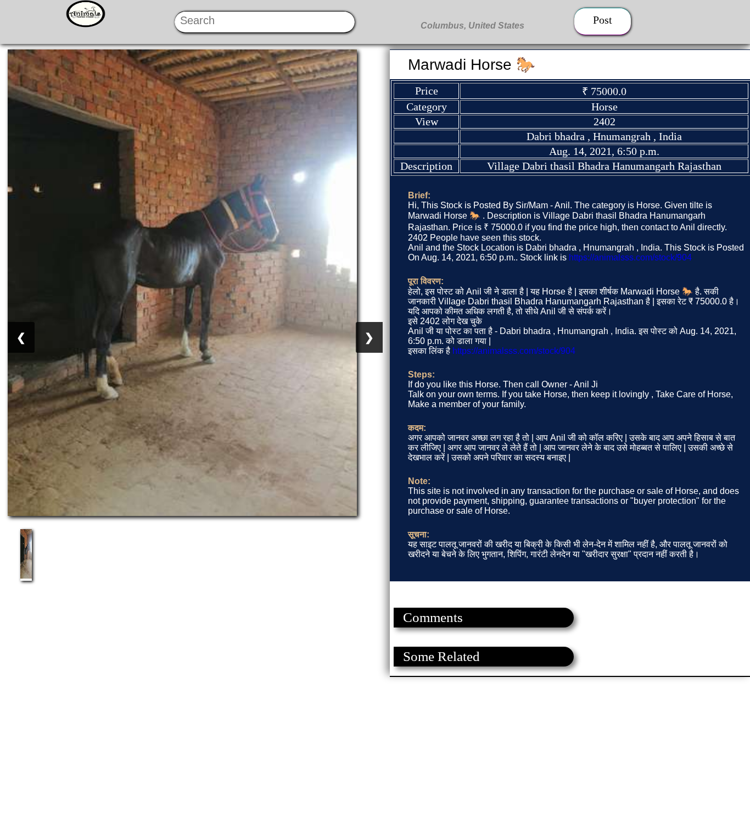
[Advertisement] (329, 754)
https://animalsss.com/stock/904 (630, 257)
